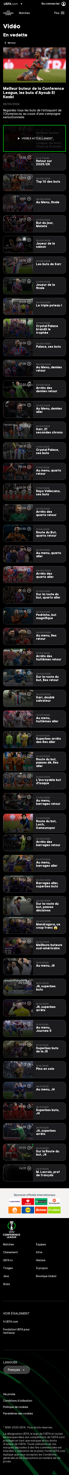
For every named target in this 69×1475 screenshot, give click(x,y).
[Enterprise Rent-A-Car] (41, 1201)
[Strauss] (28, 1201)
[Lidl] (28, 1210)
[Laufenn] (14, 1201)
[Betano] (41, 1210)
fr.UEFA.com (10, 1321)
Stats (6, 1284)
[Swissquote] (54, 1201)
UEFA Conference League (8, 13)
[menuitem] (33, 13)
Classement (10, 1252)
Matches (8, 1244)
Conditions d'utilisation (17, 1400)
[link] (24, 13)
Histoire (40, 1260)
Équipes (41, 1244)
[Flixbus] (54, 1210)
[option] (34, 138)
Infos (39, 1252)
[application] (34, 65)
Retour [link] (12, 42)
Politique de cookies (15, 1407)
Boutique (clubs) (46, 1276)
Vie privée (9, 1394)
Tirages (8, 1268)
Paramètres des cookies (18, 1413)
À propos (42, 1268)
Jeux (6, 1276)
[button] (58, 13)
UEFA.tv (8, 1260)
